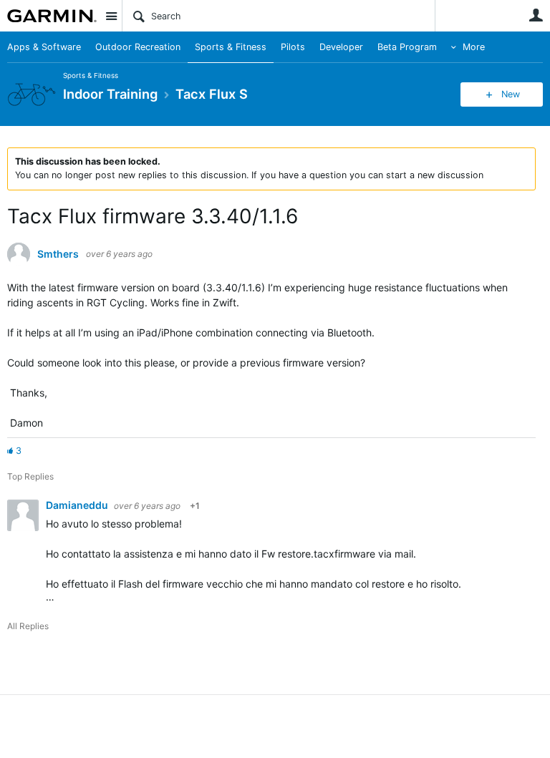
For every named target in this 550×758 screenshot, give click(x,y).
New (510, 94)
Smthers (58, 254)
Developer (341, 47)
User (536, 15)
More (474, 47)
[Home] (52, 15)
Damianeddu (78, 505)
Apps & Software (44, 47)
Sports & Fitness (230, 47)
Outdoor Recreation (137, 47)
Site (111, 15)
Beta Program (407, 47)
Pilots (293, 47)
